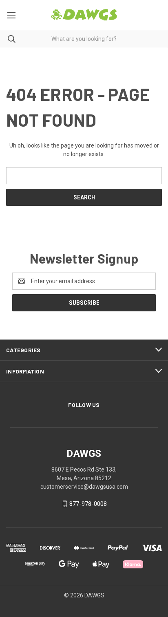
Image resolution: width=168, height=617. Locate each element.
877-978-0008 (88, 503)
